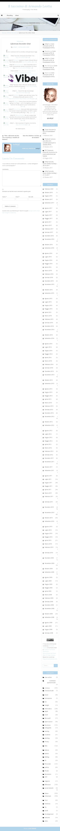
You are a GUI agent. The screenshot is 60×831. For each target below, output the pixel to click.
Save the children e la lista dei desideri (31, 136)
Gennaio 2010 (49, 553)
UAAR (46, 810)
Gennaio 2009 (49, 601)
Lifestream (20, 41)
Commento (5, 169)
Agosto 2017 (48, 208)
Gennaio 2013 (49, 409)
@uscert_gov (17, 109)
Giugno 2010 (48, 533)
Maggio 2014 (48, 354)
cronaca (47, 688)
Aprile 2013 (48, 399)
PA (45, 760)
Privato (47, 771)
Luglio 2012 (48, 434)
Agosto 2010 (48, 526)
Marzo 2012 (48, 448)
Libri (46, 777)
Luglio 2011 (48, 479)
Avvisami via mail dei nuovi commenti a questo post (16, 191)
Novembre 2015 (49, 284)
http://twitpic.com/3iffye (26, 98)
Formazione (48, 698)
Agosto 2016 (48, 253)
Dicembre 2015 (49, 281)
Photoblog (10, 15)
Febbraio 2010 (49, 547)
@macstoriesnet (19, 64)
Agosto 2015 (48, 298)
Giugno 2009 (48, 584)
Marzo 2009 (48, 595)
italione (47, 750)
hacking (47, 731)
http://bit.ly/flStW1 (21, 57)
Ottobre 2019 (49, 192)
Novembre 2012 (49, 416)
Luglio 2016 (48, 257)
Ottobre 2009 (49, 569)
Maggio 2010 (48, 537)
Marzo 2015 (48, 316)
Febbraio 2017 (49, 229)
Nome (4, 196)
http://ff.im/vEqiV (20, 92)
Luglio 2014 (48, 347)
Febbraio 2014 (49, 364)
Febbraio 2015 (49, 319)
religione (47, 781)
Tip (45, 807)
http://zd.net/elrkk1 (14, 98)
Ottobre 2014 (49, 335)
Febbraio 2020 (49, 189)
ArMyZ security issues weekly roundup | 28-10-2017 (50, 163)
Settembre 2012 (49, 425)
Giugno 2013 (48, 392)
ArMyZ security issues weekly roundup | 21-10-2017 (50, 173)
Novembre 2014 (49, 329)
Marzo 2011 (48, 493)
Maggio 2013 (48, 396)
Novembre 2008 (49, 608)
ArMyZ (15, 47)
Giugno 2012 (48, 437)
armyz (28, 57)
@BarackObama (19, 115)
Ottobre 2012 (49, 422)
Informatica (48, 709)
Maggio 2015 (48, 309)
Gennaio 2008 (49, 633)
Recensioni (48, 774)
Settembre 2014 (49, 338)
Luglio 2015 (48, 302)
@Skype (16, 101)
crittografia (48, 728)
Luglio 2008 (48, 626)
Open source (48, 722)
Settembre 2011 (49, 470)
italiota (47, 753)
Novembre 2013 (49, 375)
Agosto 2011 (48, 476)
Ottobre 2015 (49, 290)
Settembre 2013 (49, 383)
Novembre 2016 (49, 239)
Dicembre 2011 (49, 458)
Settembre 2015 (49, 293)
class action (48, 677)
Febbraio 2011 (49, 496)
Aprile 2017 (48, 222)
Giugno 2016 (48, 260)
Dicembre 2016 (49, 236)
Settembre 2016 (49, 248)
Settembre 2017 (49, 203)
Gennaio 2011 (49, 502)
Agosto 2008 (48, 622)
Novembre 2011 (49, 462)
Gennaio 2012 (49, 455)
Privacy (47, 741)
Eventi (46, 695)
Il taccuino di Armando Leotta (30, 6)
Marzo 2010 (48, 544)
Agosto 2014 (48, 344)
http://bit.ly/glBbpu (27, 62)
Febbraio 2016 (49, 274)
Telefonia (47, 804)
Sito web (31, 196)
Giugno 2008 (48, 629)
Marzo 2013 (48, 403)
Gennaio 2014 (49, 368)
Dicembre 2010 (49, 507)
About (17, 15)
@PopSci (16, 60)
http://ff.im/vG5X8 (20, 124)
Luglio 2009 (48, 581)
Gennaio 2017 (49, 232)
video (46, 821)
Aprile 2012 (48, 444)
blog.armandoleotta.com (50, 659)
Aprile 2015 (48, 312)
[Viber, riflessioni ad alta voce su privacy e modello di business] (23, 78)
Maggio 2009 (48, 588)
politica (47, 767)
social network (49, 788)
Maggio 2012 (48, 441)
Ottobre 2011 (49, 467)
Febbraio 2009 (49, 598)
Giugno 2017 (48, 215)
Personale (48, 764)
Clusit (46, 715)
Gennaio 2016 (49, 277)
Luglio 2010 (48, 530)
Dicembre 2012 (49, 413)
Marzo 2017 (48, 225)
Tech (46, 800)
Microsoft (48, 718)
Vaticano (47, 817)
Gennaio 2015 (49, 323)
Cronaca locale (49, 690)
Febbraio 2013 (49, 406)
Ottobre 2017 (49, 199)
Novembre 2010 (49, 512)
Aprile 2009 (48, 591)
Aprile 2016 (48, 267)
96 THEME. (32, 828)
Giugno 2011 (48, 483)
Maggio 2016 (48, 264)
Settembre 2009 (49, 572)
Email (18, 196)
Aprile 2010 (48, 540)
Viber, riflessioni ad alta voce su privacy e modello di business (10, 137)
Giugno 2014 (48, 350)
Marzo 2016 (48, 270)
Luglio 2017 (48, 211)
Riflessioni (48, 784)
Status (46, 793)
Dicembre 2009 (49, 558)
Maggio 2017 (48, 218)
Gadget (47, 705)
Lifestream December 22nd (20, 44)
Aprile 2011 (48, 489)
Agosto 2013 (48, 389)
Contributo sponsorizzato (51, 681)
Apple (46, 711)
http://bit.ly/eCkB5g (31, 86)
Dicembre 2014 (49, 326)
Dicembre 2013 (49, 371)
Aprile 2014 (48, 357)
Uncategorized (49, 814)
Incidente (47, 735)
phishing (47, 738)
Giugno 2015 (48, 305)
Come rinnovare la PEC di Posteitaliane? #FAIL (49, 46)
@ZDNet (16, 95)
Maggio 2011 (48, 486)
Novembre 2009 (49, 563)
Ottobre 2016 (49, 244)
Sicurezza (47, 725)
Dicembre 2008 (49, 605)
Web (46, 746)
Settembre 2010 (49, 521)
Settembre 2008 (49, 617)
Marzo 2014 (48, 361)
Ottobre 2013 (49, 380)
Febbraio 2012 (49, 451)
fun (46, 702)
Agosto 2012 (48, 430)
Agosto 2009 (48, 577)
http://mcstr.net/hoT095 (21, 68)
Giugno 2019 (48, 196)
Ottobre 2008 (49, 614)
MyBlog (47, 757)
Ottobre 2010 (49, 518)
